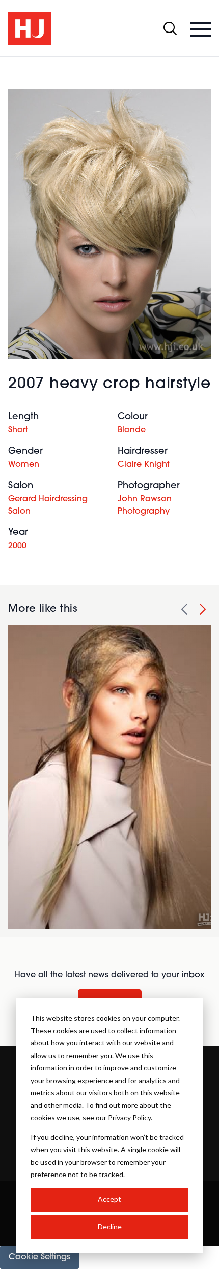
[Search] (170, 28)
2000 (17, 546)
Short (18, 430)
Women (23, 465)
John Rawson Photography (145, 505)
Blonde (132, 430)
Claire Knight (143, 465)
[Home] (29, 28)
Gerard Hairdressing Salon (48, 505)
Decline (110, 1226)
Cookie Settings (39, 1257)
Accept (109, 1199)
